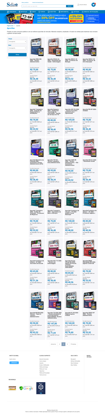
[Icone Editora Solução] (12, 5)
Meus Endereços (74, 363)
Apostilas (24, 11)
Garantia (41, 363)
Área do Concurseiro (44, 359)
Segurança (41, 371)
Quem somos (12, 359)
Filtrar (17, 54)
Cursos (43, 11)
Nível (9, 45)
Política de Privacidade (44, 373)
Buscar (69, 6)
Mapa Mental (65, 11)
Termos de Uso (42, 375)
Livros (34, 11)
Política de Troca (43, 369)
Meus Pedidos (74, 365)
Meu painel (73, 359)
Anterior (53, 344)
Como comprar (42, 361)
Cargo (10, 39)
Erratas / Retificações (91, 11)
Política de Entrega (43, 367)
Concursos (12, 11)
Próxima (73, 344)
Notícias (76, 11)
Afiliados (14, 362)
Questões (53, 11)
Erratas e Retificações (44, 365)
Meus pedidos (25, 2)
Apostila (18, 25)
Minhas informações (75, 361)
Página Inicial (10, 25)
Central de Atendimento (37, 2)
